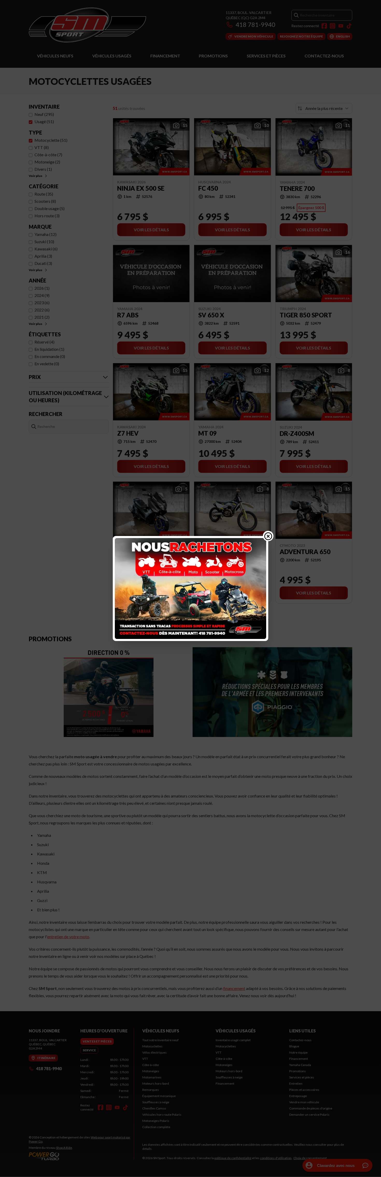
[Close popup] (268, 536)
